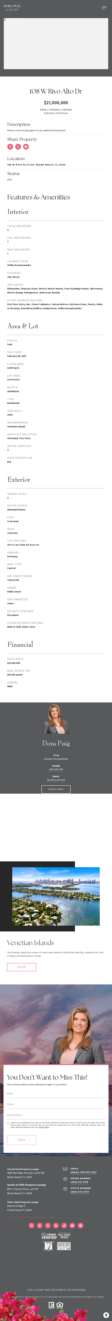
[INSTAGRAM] (31, 1225)
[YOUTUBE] (72, 1225)
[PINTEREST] (80, 1225)
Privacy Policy (44, 1127)
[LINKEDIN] (56, 1225)
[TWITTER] (48, 1225)
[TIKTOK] (64, 1225)
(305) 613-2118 (56, 769)
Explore (22, 967)
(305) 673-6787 (80, 1192)
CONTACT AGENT (56, 789)
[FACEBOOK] (40, 1225)
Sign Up (21, 1140)
